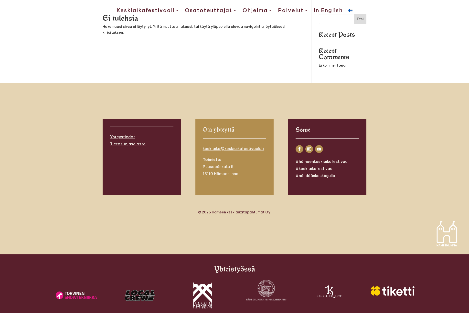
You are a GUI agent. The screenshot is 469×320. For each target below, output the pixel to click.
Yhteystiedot (122, 136)
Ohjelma (255, 11)
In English (328, 11)
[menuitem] (350, 11)
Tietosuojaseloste (128, 143)
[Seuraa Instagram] (309, 149)
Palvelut (291, 11)
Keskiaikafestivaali (146, 11)
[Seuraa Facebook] (299, 149)
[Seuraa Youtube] (319, 149)
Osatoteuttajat (208, 11)
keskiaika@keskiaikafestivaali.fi (233, 148)
